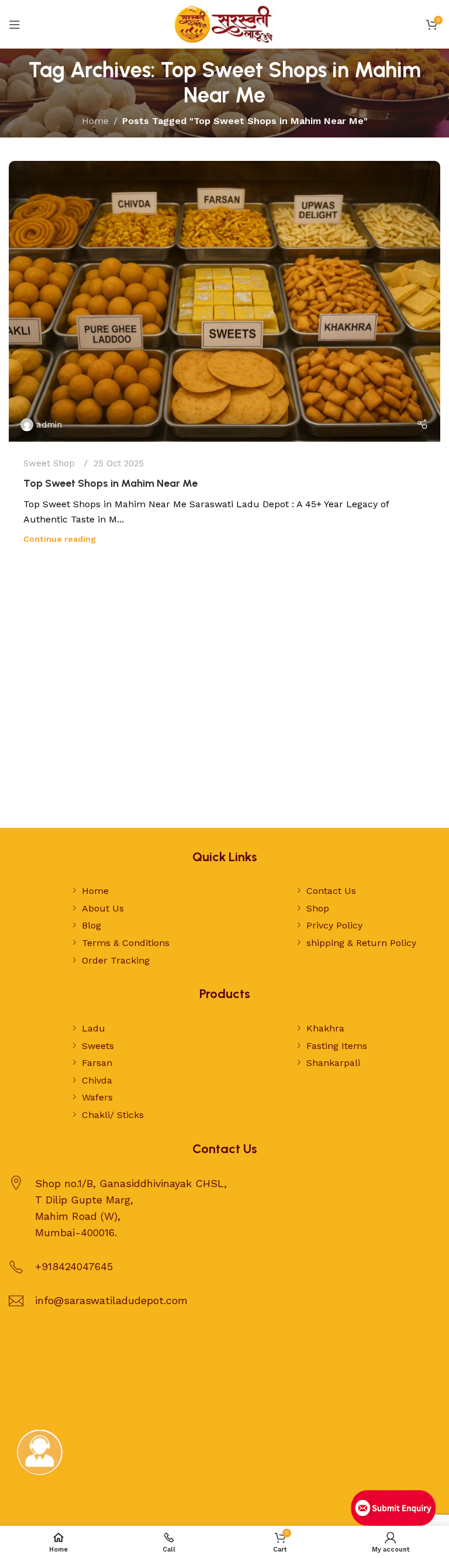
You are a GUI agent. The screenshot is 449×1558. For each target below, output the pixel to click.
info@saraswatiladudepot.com (111, 1300)
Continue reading (59, 539)
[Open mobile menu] (14, 24)
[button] (39, 1452)
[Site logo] (224, 23)
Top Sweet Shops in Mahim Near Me (110, 483)
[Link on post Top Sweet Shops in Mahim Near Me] (224, 301)
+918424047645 (74, 1266)
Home (95, 120)
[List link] (144, 891)
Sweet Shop (49, 463)
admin (49, 424)
